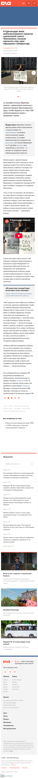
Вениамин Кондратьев (21, 406)
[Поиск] (28, 3)
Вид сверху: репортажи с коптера (13, 700)
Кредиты (15, 684)
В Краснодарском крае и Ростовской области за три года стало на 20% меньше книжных (18, 527)
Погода (5, 689)
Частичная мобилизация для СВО (14, 411)
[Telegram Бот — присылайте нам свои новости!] (14, 672)
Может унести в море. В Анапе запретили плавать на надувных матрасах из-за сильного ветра (18, 539)
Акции (5, 406)
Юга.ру (17, 661)
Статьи (5, 682)
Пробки (5, 692)
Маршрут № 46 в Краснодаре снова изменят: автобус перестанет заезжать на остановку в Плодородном (18, 487)
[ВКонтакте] (5, 672)
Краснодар (17, 408)
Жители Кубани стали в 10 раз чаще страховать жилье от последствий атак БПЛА (17, 514)
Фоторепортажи (9, 729)
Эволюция (7, 722)
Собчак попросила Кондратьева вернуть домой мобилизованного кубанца (18, 295)
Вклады (14, 682)
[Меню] (34, 3)
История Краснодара (9, 705)
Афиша (5, 687)
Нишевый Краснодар (11, 610)
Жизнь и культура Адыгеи (10, 707)
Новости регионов (12, 464)
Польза (6, 719)
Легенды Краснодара (9, 703)
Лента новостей (8, 546)
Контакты (24, 768)
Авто (5, 713)
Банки (14, 676)
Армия (11, 406)
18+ (23, 3)
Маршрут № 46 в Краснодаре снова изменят (16, 643)
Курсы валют (16, 687)
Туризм (6, 697)
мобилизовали (10, 132)
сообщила (20, 381)
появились (26, 386)
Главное (6, 676)
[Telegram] (10, 672)
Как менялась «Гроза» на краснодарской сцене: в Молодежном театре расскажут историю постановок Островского (18, 475)
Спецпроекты (8, 725)
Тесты (5, 716)
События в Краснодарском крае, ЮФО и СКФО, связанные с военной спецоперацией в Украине (19, 425)
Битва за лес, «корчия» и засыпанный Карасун (17, 574)
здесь (11, 751)
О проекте (4, 768)
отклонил (20, 145)
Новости (8, 457)
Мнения (5, 684)
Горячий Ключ (7, 408)
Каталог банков (16, 680)
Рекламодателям (15, 768)
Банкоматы (15, 689)
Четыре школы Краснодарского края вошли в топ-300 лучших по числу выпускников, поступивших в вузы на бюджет (17, 501)
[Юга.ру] (6, 3)
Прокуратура (26, 408)
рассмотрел (9, 143)
